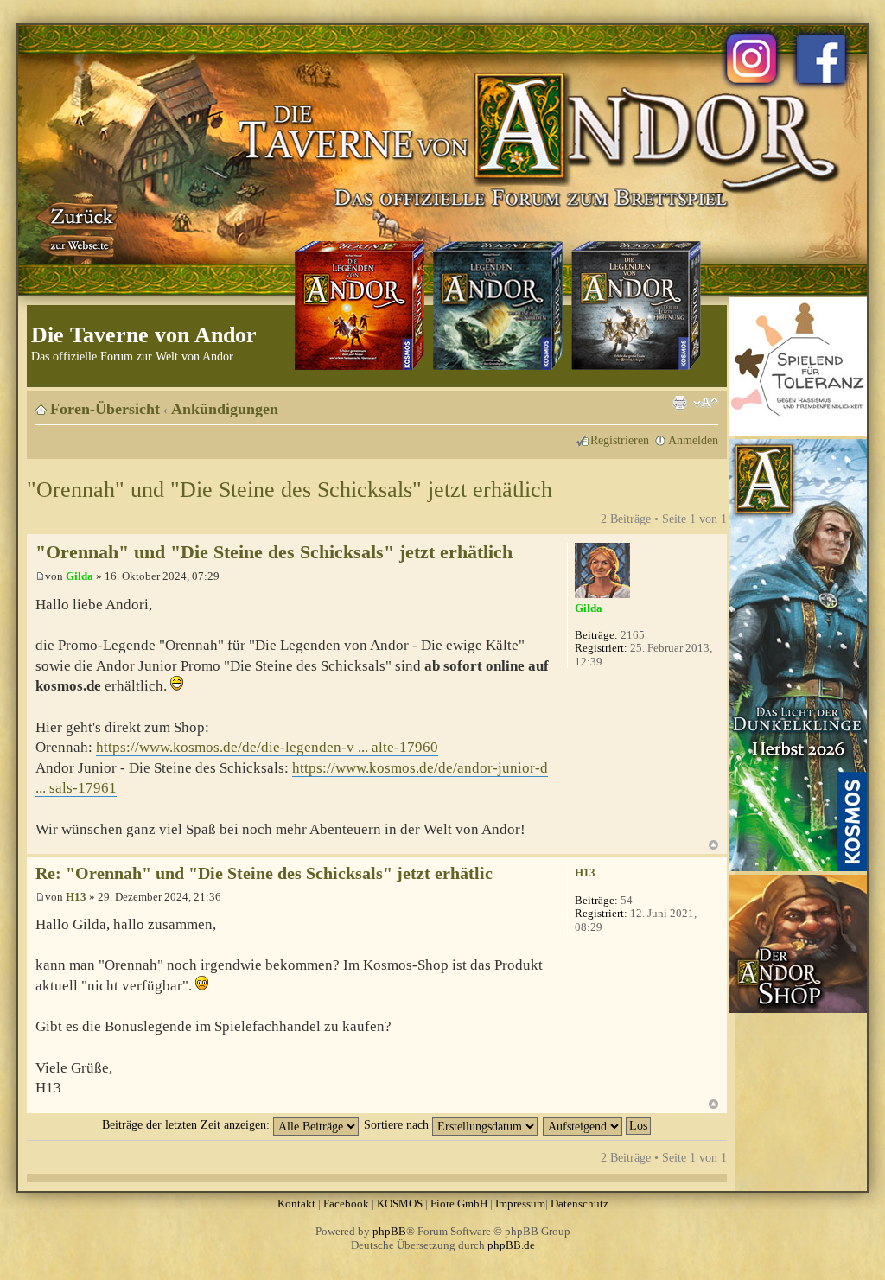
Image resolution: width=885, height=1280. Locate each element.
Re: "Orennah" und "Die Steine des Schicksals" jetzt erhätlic (264, 873)
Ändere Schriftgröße (705, 403)
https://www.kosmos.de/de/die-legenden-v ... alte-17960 (267, 747)
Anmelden (693, 440)
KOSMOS (400, 1203)
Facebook (346, 1203)
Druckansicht (679, 403)
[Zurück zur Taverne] (78, 227)
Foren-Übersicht (105, 408)
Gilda (79, 576)
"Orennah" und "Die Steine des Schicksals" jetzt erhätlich (289, 489)
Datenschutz (579, 1203)
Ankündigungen (224, 408)
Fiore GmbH (458, 1203)
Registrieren (619, 440)
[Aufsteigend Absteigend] (598, 1124)
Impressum (520, 1203)
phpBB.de (511, 1245)
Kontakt (296, 1203)
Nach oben (713, 845)
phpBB (389, 1231)
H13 (76, 896)
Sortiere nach (398, 1124)
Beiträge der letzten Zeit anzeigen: (187, 1124)
